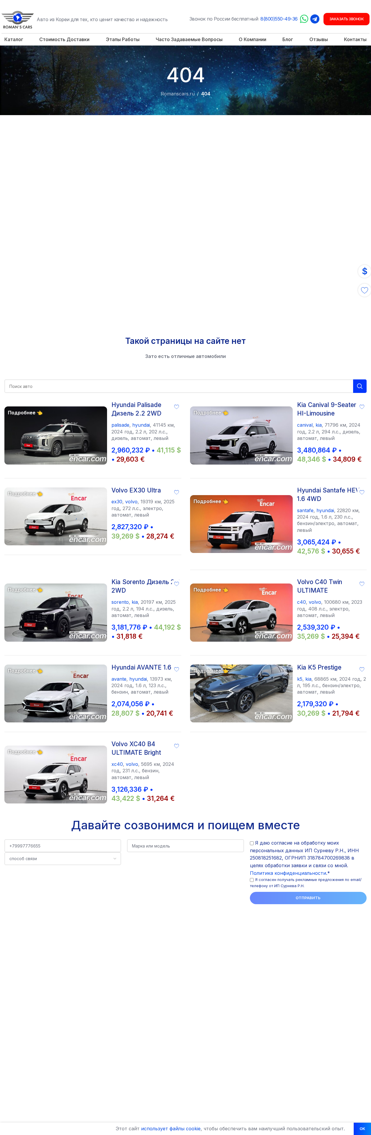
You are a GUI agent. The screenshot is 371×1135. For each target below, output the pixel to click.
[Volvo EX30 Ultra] (55, 516)
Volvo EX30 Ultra (136, 490)
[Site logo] (17, 19)
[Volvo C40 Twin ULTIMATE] (241, 612)
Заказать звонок (346, 18)
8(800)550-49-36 (279, 19)
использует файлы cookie (171, 1128)
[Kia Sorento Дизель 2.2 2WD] (55, 612)
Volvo (131, 502)
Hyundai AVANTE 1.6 (141, 667)
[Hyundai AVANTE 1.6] (55, 693)
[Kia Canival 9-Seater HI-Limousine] (241, 435)
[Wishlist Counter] (364, 290)
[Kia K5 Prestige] (241, 693)
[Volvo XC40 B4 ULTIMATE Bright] (55, 774)
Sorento (120, 602)
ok (362, 1128)
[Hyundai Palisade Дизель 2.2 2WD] (55, 435)
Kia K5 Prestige (319, 667)
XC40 (117, 764)
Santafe (305, 510)
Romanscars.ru (178, 94)
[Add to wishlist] (176, 406)
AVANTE (118, 679)
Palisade (120, 425)
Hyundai (141, 425)
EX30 (116, 502)
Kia (319, 425)
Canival (305, 425)
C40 (301, 602)
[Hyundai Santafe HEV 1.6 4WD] (241, 524)
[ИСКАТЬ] (360, 386)
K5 (299, 679)
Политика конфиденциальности (288, 873)
